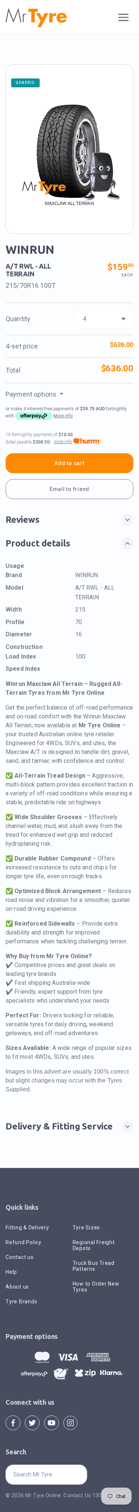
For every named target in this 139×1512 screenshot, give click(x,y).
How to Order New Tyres (96, 1287)
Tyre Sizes (86, 1227)
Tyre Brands (21, 1301)
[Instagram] (70, 1422)
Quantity (18, 319)
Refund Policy (24, 1242)
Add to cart (69, 463)
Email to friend (69, 489)
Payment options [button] (32, 394)
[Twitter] (32, 1422)
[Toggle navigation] (123, 17)
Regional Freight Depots (94, 1245)
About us (17, 1287)
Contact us (20, 1257)
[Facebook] (13, 1422)
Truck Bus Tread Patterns (94, 1266)
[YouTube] (51, 1422)
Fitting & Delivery (27, 1227)
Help (11, 1272)
